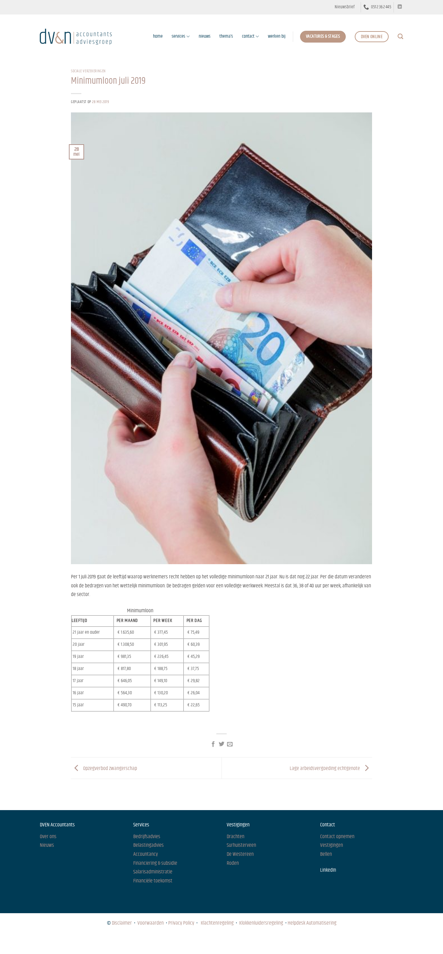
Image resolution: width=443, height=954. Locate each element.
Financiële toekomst (152, 881)
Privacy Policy (181, 923)
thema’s (226, 36)
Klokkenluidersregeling (261, 923)
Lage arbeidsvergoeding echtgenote (325, 768)
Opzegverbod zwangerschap (109, 768)
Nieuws (46, 942)
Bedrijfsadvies (146, 836)
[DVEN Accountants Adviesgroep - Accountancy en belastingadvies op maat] (76, 36)
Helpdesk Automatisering (312, 923)
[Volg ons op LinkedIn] (400, 6)
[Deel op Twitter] (221, 744)
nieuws (204, 36)
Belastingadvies (148, 845)
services (178, 36)
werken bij (277, 36)
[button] (344, 7)
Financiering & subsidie (155, 863)
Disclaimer (122, 923)
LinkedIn (328, 870)
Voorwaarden (150, 923)
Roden (233, 863)
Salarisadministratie (152, 872)
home (158, 36)
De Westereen (240, 854)
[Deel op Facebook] (213, 744)
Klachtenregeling (217, 923)
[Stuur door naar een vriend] (230, 744)
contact (248, 36)
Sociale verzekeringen (88, 71)
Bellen (326, 854)
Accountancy (145, 854)
